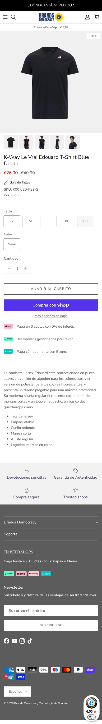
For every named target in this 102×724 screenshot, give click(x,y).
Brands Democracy (26, 703)
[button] (17, 182)
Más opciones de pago (51, 316)
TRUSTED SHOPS (18, 552)
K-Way (15, 195)
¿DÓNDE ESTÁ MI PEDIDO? (51, 5)
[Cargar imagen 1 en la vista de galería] (51, 82)
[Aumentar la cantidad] (27, 268)
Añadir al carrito (51, 288)
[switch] (91, 717)
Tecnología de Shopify (53, 703)
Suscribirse (51, 625)
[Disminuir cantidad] (8, 268)
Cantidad (11, 258)
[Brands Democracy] (51, 17)
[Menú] (5, 17)
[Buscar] (15, 17)
